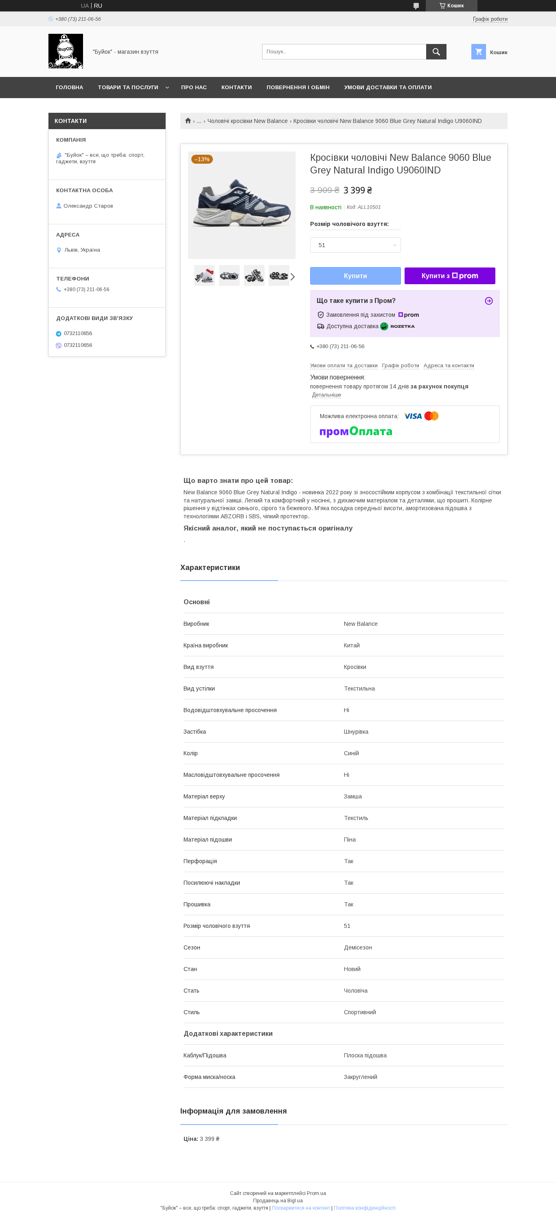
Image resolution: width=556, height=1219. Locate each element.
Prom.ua (316, 1193)
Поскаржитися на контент (301, 1208)
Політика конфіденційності (365, 1208)
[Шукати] (436, 51)
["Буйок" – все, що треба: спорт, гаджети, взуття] (65, 66)
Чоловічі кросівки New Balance (248, 121)
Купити (355, 275)
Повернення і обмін (298, 87)
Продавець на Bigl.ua (278, 1201)
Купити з (436, 275)
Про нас (194, 87)
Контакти (236, 87)
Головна (69, 87)
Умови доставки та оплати (388, 87)
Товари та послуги (128, 87)
